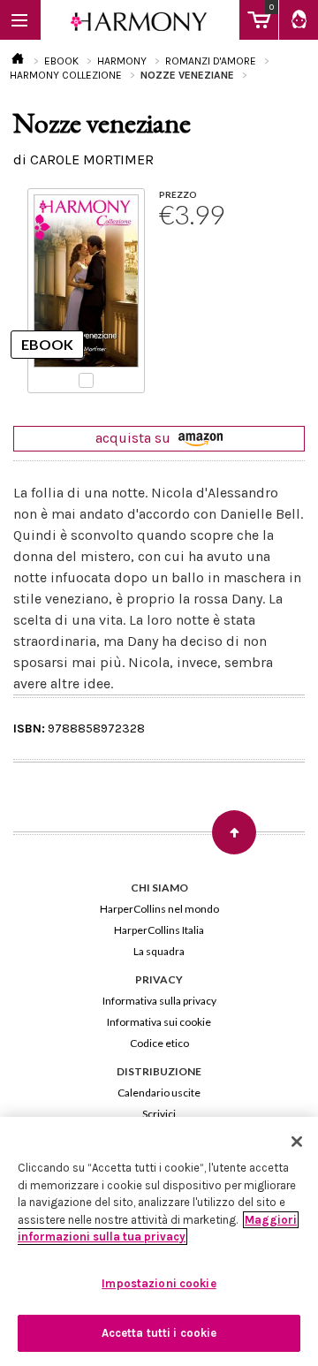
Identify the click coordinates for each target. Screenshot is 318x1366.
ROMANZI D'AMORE (210, 61)
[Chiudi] (296, 1141)
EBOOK (61, 61)
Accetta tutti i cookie (159, 1332)
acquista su (134, 437)
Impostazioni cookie (159, 1283)
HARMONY (122, 61)
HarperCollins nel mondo (159, 908)
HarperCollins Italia (159, 930)
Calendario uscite (159, 1092)
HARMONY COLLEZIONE (66, 75)
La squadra (159, 951)
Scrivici (159, 1113)
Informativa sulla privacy (159, 1000)
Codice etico (159, 1043)
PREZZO (178, 194)
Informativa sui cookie (159, 1021)
